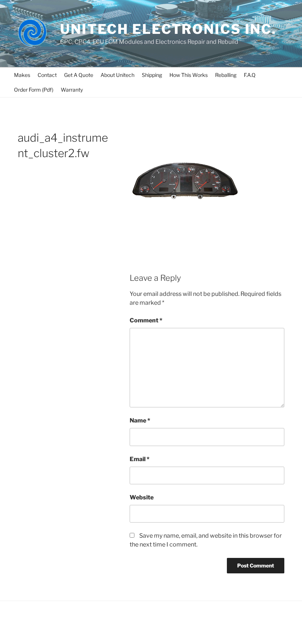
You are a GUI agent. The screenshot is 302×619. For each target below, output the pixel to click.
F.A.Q (250, 75)
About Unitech (117, 75)
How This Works (188, 75)
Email (140, 459)
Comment (146, 320)
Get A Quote (78, 75)
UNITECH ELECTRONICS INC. (168, 29)
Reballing (225, 75)
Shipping (152, 75)
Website (142, 497)
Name (140, 420)
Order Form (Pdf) (33, 89)
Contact (47, 75)
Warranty (72, 89)
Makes (22, 75)
